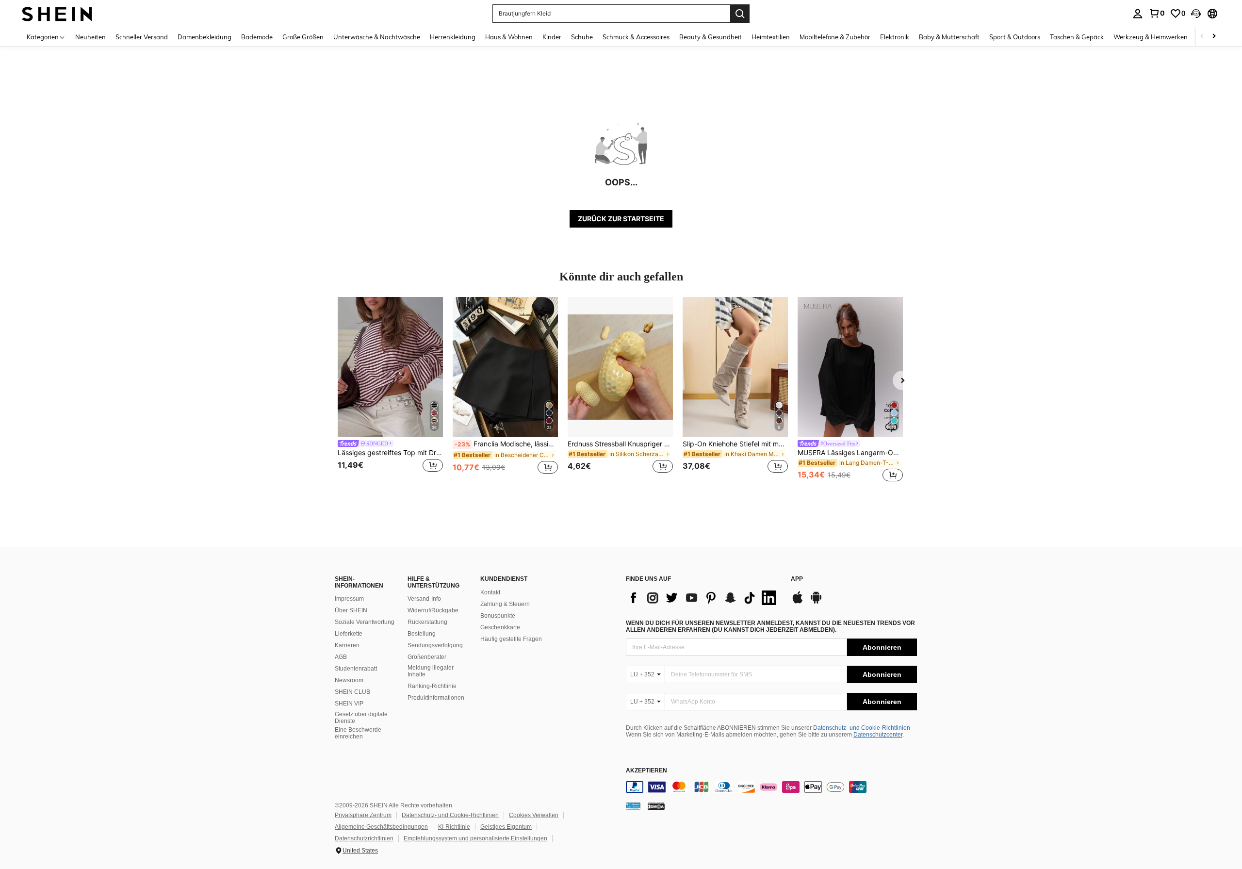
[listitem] (390, 391)
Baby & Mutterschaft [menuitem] (949, 37)
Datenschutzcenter (877, 734)
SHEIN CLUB (352, 692)
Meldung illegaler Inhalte (431, 671)
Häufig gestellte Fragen (511, 639)
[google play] (816, 602)
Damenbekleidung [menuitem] (204, 37)
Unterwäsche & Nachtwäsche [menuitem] (376, 37)
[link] (1156, 13)
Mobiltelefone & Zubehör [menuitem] (835, 37)
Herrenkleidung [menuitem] (452, 37)
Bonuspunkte (497, 615)
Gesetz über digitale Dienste (361, 717)
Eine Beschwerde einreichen (358, 733)
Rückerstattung (427, 622)
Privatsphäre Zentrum (363, 815)
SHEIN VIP (349, 703)
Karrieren (347, 645)
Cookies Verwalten (533, 815)
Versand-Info (424, 598)
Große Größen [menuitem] (303, 37)
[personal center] (1138, 13)
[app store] (797, 602)
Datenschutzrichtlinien (364, 838)
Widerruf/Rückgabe (433, 610)
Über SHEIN (351, 610)
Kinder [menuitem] (551, 37)
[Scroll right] (1213, 36)
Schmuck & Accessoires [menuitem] (636, 37)
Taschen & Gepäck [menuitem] (1077, 37)
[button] (1196, 13)
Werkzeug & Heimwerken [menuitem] (1150, 37)
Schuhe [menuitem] (582, 37)
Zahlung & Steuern (505, 604)
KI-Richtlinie (454, 826)
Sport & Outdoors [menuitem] (1014, 37)
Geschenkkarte (500, 627)
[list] (703, 597)
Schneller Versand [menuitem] (141, 37)
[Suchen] (740, 13)
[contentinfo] (771, 787)
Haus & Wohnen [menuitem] (509, 37)
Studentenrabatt (356, 668)
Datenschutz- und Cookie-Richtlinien (861, 727)
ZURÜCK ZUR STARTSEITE (621, 218)
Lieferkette (348, 633)
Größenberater (427, 657)
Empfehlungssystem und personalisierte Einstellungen (475, 838)
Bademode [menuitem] (257, 37)
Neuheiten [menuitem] (90, 37)
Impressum (349, 598)
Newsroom (349, 680)
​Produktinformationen (436, 697)
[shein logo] (57, 13)
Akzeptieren (646, 771)
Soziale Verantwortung (364, 622)
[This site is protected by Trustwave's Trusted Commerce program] (633, 806)
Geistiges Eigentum (506, 826)
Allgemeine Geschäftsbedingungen (381, 826)
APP (797, 579)
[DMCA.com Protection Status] (656, 806)
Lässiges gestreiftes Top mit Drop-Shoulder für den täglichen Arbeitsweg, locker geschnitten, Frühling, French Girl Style (390, 453)
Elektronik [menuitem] (894, 37)
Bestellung (422, 633)
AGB (341, 657)
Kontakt (490, 592)
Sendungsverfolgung (435, 645)
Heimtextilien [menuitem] (771, 37)
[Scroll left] (1202, 36)
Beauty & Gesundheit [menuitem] (710, 37)
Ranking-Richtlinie (432, 686)
